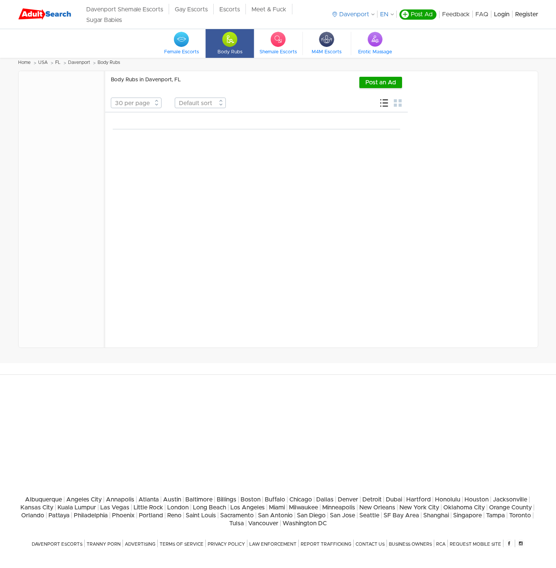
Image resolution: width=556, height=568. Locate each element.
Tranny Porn (104, 544)
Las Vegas (114, 507)
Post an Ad (380, 82)
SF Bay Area (401, 515)
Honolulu (447, 500)
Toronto (520, 515)
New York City (419, 507)
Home (24, 62)
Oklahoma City (464, 507)
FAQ (481, 14)
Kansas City (36, 507)
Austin (172, 500)
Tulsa (236, 523)
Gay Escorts (191, 9)
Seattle (369, 515)
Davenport (79, 62)
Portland (151, 515)
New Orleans (377, 507)
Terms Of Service (181, 544)
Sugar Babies (104, 20)
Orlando (32, 515)
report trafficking (326, 544)
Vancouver (263, 523)
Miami (277, 507)
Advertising (140, 544)
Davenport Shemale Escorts (124, 9)
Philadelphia (91, 515)
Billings (226, 500)
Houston (476, 500)
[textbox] (136, 103)
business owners (410, 544)
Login (501, 14)
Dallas (325, 500)
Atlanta (148, 500)
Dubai (394, 500)
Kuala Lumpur (76, 507)
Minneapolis (338, 507)
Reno (174, 515)
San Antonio (275, 515)
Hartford (418, 500)
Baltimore (199, 500)
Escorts (229, 9)
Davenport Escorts (57, 544)
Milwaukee (303, 507)
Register (526, 14)
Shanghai (436, 515)
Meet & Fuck (269, 9)
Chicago (300, 500)
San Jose (342, 515)
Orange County (510, 507)
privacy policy (226, 544)
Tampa (495, 515)
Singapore (467, 515)
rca (441, 544)
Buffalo (275, 500)
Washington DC (305, 523)
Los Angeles (247, 507)
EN (384, 14)
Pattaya (59, 515)
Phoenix (123, 515)
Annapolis (120, 500)
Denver (348, 500)
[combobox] (136, 103)
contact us (370, 544)
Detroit (372, 500)
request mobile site (475, 544)
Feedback (456, 14)
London (178, 507)
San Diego (311, 515)
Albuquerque (43, 500)
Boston (251, 500)
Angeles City (84, 500)
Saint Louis (201, 515)
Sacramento (237, 515)
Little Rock (148, 507)
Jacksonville (510, 500)
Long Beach (209, 507)
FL (58, 62)
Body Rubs (109, 62)
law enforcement (273, 544)
